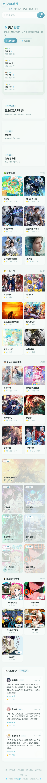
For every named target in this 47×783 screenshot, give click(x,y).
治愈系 (31, 9)
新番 (15, 9)
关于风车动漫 (10, 770)
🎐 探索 (41, 15)
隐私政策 (29, 770)
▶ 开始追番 (10, 41)
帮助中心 (23, 775)
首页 (10, 9)
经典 (19, 9)
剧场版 (25, 9)
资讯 (36, 9)
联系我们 (20, 770)
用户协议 (38, 770)
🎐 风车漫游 (26, 41)
